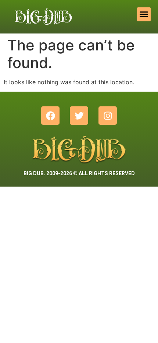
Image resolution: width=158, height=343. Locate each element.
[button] (144, 14)
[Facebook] (50, 115)
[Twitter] (79, 115)
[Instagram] (107, 115)
